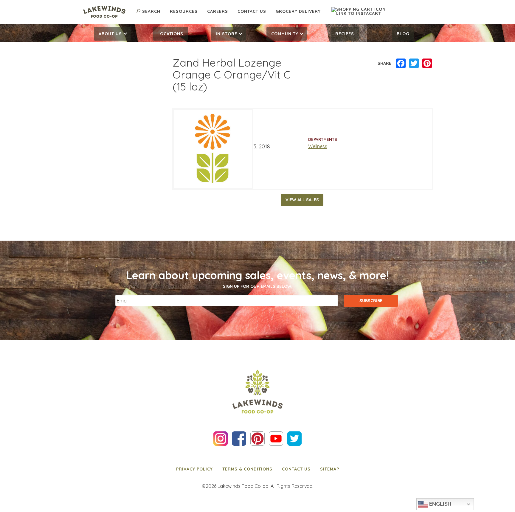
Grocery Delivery (298, 11)
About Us (110, 33)
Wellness (317, 146)
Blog (403, 33)
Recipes (344, 33)
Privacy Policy (194, 469)
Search (151, 11)
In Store (226, 33)
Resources (184, 11)
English (440, 503)
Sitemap (329, 469)
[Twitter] (414, 64)
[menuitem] (112, 34)
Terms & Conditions (247, 469)
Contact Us (252, 11)
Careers (217, 11)
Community (284, 33)
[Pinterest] (427, 64)
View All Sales (302, 199)
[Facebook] (401, 64)
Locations (170, 33)
